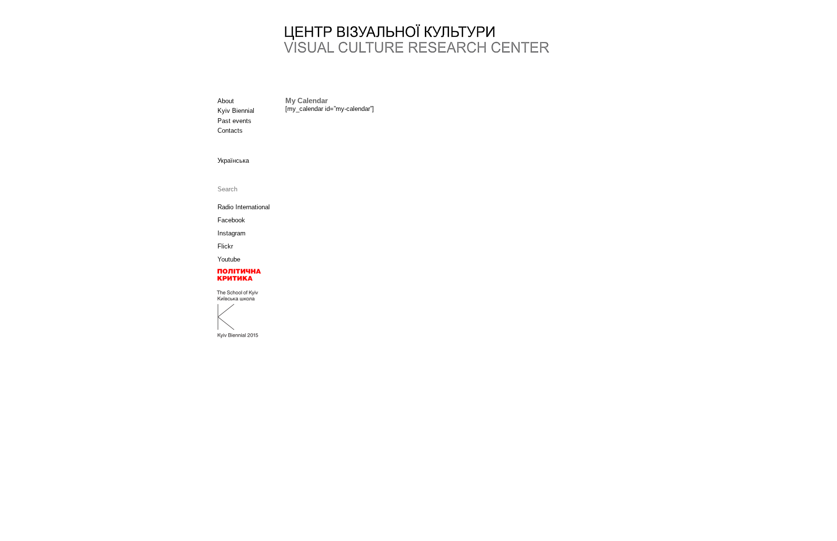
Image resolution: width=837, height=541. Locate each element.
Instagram (231, 233)
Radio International (243, 207)
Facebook (231, 220)
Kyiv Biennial (235, 111)
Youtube (228, 259)
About (225, 101)
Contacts (230, 130)
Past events (234, 121)
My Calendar (306, 101)
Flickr (225, 246)
